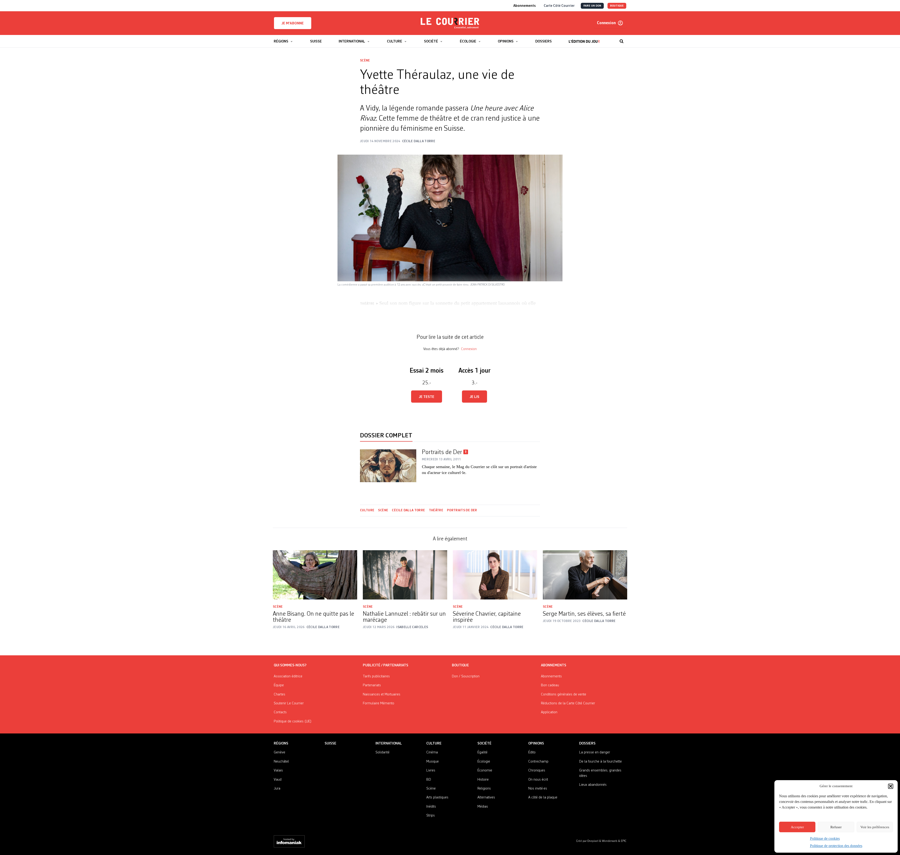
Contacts (280, 712)
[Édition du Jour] (584, 39)
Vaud (277, 780)
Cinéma (432, 752)
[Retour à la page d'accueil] (450, 23)
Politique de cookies (825, 838)
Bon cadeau (550, 685)
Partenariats (372, 685)
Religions (484, 788)
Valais (278, 770)
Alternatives (486, 797)
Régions (281, 743)
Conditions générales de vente (563, 694)
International (388, 743)
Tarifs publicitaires (376, 676)
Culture (367, 510)
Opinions (536, 743)
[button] (890, 786)
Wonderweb (610, 841)
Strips (430, 815)
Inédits (431, 807)
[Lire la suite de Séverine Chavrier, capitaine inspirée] (495, 574)
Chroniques (536, 770)
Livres (430, 770)
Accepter (797, 827)
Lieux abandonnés (593, 785)
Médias (482, 807)
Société (484, 743)
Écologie (483, 761)
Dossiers (587, 743)
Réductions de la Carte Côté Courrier (568, 703)
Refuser (836, 827)
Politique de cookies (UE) (292, 721)
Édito (532, 752)
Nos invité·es (537, 788)
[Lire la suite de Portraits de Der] (388, 465)
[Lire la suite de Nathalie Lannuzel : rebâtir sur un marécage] (405, 574)
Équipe (279, 685)
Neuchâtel (281, 761)
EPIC (623, 841)
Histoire (483, 780)
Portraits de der (462, 510)
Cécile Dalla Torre (408, 510)
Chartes (279, 694)
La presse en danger (594, 752)
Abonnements (551, 676)
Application (549, 712)
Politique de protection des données (836, 846)
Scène (365, 60)
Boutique (460, 665)
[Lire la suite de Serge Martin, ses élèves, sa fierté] (585, 574)
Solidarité (382, 752)
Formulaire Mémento (378, 703)
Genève (279, 752)
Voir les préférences (874, 827)
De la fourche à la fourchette (600, 761)
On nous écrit (538, 780)
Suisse (330, 743)
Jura (277, 788)
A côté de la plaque (542, 797)
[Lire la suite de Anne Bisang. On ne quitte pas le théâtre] (315, 574)
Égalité (482, 752)
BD (428, 780)
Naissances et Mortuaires (381, 694)
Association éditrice (288, 676)
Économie (484, 770)
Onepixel (593, 841)
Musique (432, 761)
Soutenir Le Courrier (289, 703)
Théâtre (436, 510)
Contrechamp (538, 761)
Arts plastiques (437, 797)
